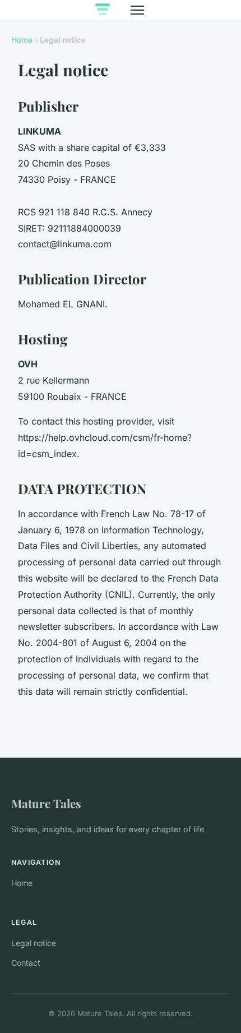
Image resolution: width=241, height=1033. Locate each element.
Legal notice (33, 943)
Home (22, 39)
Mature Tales (46, 803)
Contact (25, 962)
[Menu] (137, 10)
